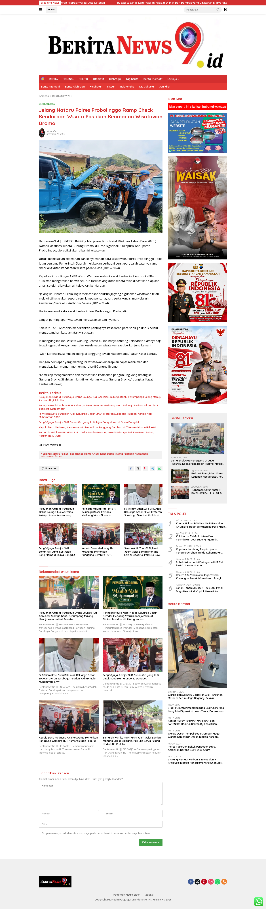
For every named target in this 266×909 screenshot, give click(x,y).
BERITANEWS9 (47, 103)
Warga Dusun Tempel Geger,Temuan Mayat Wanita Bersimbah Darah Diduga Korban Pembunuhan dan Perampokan (194, 735)
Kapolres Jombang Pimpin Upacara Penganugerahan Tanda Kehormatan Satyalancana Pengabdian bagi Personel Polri (200, 551)
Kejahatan (96, 86)
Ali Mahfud (52, 131)
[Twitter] (197, 882)
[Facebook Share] (131, 468)
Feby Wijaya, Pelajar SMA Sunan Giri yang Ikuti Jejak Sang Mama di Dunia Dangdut (89, 422)
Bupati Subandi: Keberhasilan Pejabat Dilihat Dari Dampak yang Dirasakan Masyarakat (96, 2)
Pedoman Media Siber (126, 894)
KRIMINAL (68, 79)
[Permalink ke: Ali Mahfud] (42, 132)
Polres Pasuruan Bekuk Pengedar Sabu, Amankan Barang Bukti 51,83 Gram (192, 748)
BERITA (53, 79)
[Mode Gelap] (225, 10)
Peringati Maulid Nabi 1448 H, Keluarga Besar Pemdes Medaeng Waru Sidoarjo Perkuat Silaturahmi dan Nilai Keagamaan (98, 407)
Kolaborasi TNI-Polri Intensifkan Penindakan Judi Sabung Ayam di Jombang (196, 538)
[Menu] (41, 10)
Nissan (111, 86)
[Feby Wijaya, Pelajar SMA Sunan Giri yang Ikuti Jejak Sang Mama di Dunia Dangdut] (58, 534)
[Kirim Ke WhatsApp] (159, 468)
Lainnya (172, 79)
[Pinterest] (204, 882)
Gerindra (164, 86)
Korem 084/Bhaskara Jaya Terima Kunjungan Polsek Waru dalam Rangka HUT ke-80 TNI (199, 576)
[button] (218, 9)
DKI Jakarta (146, 86)
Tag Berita (132, 79)
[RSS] (224, 882)
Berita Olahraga (75, 86)
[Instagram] (211, 882)
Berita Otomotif (152, 79)
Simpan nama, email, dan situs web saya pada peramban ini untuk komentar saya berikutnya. (96, 833)
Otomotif (98, 79)
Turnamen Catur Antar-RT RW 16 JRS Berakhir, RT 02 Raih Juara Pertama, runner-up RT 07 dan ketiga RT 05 (207, 491)
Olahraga (115, 79)
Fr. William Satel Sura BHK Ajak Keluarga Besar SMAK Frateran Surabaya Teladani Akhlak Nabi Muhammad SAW (95, 415)
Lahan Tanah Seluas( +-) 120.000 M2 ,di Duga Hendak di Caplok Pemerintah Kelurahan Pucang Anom (199, 589)
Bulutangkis (127, 86)
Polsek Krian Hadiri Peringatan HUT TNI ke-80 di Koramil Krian (199, 564)
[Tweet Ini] (138, 468)
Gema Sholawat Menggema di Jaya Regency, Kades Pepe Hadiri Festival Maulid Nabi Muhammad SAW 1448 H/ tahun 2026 (197, 462)
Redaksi (148, 894)
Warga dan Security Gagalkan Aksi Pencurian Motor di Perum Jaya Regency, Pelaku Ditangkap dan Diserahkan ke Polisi (195, 696)
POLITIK (83, 79)
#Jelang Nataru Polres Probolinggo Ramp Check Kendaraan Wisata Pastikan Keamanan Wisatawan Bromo (94, 455)
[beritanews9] (133, 44)
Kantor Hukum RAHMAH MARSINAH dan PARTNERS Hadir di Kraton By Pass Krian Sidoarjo (200, 525)
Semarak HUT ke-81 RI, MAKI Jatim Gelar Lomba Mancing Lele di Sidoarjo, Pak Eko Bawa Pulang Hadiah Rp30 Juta (96, 434)
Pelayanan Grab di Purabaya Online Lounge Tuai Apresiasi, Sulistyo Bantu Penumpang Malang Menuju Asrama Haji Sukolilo (100, 398)
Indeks (51, 9)
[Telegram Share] (152, 468)
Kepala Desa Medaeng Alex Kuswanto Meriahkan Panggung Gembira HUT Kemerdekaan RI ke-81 (97, 427)
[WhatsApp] (217, 882)
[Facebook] (191, 882)
